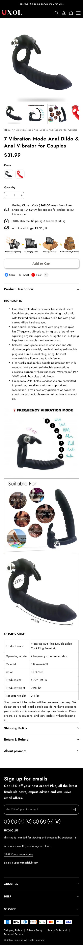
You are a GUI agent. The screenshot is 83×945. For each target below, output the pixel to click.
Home (7, 130)
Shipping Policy (13, 930)
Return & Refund (57, 930)
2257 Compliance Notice (18, 854)
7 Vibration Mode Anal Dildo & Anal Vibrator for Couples (45, 130)
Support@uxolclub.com (25, 863)
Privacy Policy (35, 930)
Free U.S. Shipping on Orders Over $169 (41, 4)
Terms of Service (13, 934)
